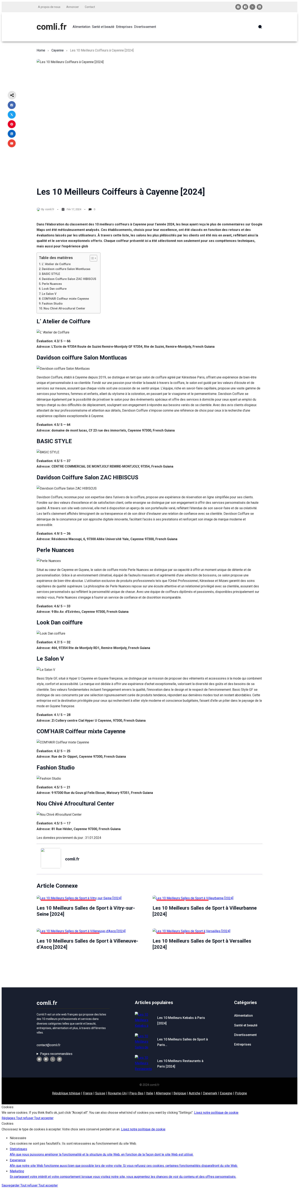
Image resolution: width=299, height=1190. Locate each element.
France (88, 1093)
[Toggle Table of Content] (91, 258)
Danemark (210, 1093)
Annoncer (72, 7)
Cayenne (57, 50)
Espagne (226, 1093)
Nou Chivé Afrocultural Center (64, 308)
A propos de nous (49, 7)
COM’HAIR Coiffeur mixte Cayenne (65, 299)
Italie (149, 1093)
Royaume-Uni (117, 1093)
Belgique (180, 1093)
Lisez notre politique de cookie (216, 1113)
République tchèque (66, 1093)
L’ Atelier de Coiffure (56, 264)
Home (41, 50)
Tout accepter (43, 1118)
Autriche (194, 1093)
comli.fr (52, 27)
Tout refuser (25, 1118)
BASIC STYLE (51, 274)
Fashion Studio (52, 303)
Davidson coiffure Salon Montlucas (66, 269)
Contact (90, 7)
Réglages (9, 1118)
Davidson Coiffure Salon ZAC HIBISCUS (69, 279)
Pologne (241, 1093)
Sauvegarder (11, 1185)
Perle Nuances (52, 284)
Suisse (100, 1093)
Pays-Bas (136, 1093)
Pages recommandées (56, 1054)
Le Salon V (49, 294)
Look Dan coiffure (54, 289)
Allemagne (163, 1093)
